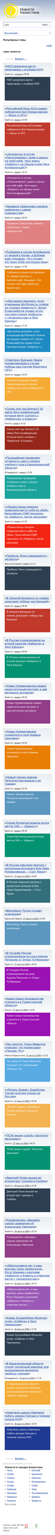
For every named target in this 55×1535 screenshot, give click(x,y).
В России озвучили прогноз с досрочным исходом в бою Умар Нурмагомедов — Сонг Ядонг (27, 868)
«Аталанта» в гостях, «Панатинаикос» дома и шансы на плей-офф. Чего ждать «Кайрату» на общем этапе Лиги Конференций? (27, 161)
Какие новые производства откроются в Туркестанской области (24, 1002)
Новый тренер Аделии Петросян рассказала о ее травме (23, 780)
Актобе (10, 1474)
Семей (35, 1485)
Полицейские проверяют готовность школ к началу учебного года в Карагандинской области (27, 462)
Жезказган (12, 1493)
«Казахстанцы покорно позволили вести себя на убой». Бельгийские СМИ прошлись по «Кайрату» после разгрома (27, 511)
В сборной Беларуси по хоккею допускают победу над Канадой (27, 599)
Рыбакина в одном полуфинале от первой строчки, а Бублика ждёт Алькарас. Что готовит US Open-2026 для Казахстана (27, 257)
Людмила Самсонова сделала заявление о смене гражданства (26, 210)
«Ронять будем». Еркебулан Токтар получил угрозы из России (25, 1093)
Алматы (11, 1478)
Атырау (10, 1485)
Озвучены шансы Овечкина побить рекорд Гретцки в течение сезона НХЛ (27, 1416)
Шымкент (36, 1497)
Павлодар (36, 1478)
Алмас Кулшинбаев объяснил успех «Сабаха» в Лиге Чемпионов (26, 1321)
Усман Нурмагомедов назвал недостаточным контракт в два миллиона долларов (26, 689)
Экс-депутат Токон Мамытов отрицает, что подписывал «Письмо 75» (25, 1047)
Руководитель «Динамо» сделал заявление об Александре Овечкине (22, 1223)
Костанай (36, 1470)
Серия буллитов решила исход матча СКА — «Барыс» (27, 824)
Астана (10, 1481)
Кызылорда (37, 1474)
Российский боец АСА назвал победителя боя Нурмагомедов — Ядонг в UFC (26, 112)
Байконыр (11, 1489)
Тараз (34, 1489)
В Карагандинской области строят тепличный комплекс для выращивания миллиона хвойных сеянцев (27, 1368)
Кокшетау (11, 1500)
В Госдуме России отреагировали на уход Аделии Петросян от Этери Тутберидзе (26, 956)
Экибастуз (36, 1500)
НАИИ (39, 45)
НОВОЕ (48, 45)
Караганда (12, 1497)
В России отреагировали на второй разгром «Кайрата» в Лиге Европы (25, 644)
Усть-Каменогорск (40, 1493)
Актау (10, 1470)
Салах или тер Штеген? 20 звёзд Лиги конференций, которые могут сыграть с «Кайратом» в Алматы (24, 413)
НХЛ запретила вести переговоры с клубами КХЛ (23, 68)
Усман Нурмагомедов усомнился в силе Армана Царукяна (23, 735)
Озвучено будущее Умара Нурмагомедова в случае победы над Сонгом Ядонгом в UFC (26, 365)
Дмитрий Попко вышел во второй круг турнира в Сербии (25, 1179)
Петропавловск (39, 1481)
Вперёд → (21, 59)
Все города (10, 1504)
